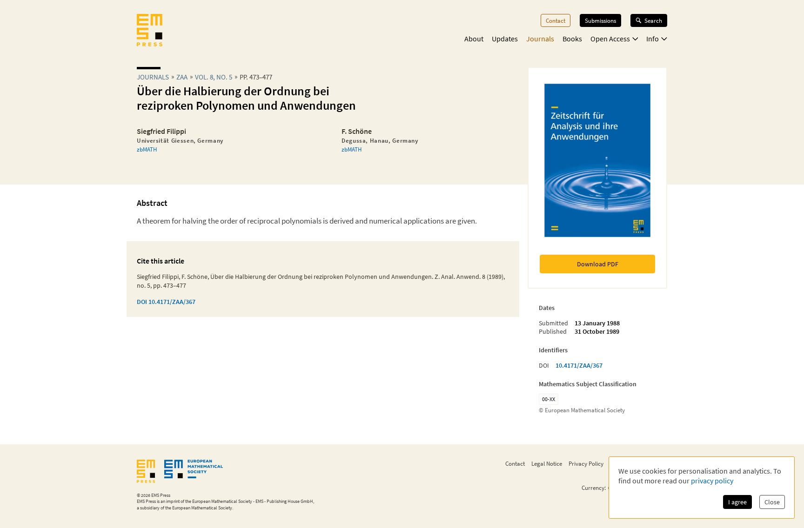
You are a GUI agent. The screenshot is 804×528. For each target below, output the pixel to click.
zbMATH (147, 149)
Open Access (610, 38)
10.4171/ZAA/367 (579, 365)
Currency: (594, 487)
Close (772, 502)
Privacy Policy (586, 463)
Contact (555, 20)
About (473, 38)
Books (572, 38)
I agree (737, 502)
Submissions (600, 20)
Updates (505, 38)
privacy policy (712, 480)
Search (653, 20)
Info (652, 38)
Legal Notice (546, 463)
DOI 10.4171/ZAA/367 (166, 301)
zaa (182, 77)
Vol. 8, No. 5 (213, 77)
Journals (540, 38)
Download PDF (597, 264)
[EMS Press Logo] (149, 31)
